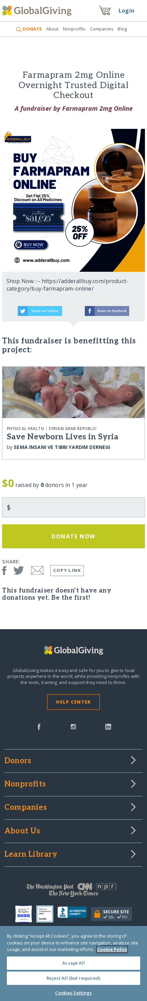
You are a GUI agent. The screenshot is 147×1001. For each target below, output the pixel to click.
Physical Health (25, 428)
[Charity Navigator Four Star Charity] (25, 914)
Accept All (73, 963)
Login (126, 10)
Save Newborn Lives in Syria (62, 437)
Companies (101, 29)
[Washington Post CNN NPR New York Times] (73, 891)
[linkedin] (108, 726)
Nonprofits (74, 29)
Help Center (73, 702)
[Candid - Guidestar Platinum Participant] (46, 914)
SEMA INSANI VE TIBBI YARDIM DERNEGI (62, 447)
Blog (122, 29)
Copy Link (67, 570)
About (52, 29)
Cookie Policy (112, 949)
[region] (73, 963)
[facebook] (39, 726)
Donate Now (73, 536)
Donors (17, 761)
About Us (22, 831)
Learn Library (30, 854)
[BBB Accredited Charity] (74, 913)
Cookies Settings (73, 993)
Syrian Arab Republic (73, 428)
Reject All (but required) (73, 978)
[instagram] (73, 726)
